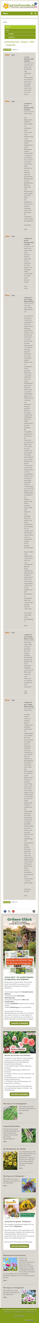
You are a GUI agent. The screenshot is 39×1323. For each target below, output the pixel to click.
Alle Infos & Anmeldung (19, 1094)
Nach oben (7, 902)
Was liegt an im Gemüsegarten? (15, 1103)
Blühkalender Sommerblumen (14, 1255)
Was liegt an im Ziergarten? (13, 1288)
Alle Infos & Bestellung (19, 1246)
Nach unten (7, 49)
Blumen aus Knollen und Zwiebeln (17, 1055)
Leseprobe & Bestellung (19, 1023)
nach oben (30, 1320)
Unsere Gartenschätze (11, 1126)
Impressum (8, 1312)
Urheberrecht (30, 1312)
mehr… (21, 1113)
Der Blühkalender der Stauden (14, 1149)
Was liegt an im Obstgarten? (13, 1176)
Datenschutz (19, 1312)
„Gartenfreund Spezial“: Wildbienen (17, 1221)
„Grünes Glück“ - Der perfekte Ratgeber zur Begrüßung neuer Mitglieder (18, 978)
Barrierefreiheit (19, 1316)
